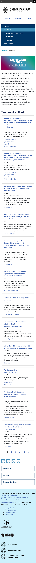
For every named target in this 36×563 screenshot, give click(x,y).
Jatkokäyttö (8, 44)
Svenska (18, 18)
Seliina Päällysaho (10, 146)
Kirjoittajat (7, 469)
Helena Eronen (9, 418)
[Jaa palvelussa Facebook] (3, 461)
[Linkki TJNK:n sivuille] (7, 535)
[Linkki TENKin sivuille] (6, 524)
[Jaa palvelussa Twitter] (13, 461)
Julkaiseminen (8, 40)
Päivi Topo (7, 446)
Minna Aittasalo (9, 234)
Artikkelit (7, 30)
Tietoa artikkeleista (10, 482)
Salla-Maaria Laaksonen (12, 315)
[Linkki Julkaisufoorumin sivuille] (11, 550)
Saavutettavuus (10, 512)
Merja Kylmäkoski (10, 339)
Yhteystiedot (9, 508)
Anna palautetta (10, 510)
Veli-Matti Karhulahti (11, 291)
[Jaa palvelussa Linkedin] (8, 461)
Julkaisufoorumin (7, 498)
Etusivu (6, 26)
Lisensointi (9, 514)
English (28, 18)
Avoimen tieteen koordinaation (12, 496)
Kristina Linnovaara (10, 385)
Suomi (7, 18)
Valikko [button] (4, 1)
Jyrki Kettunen (9, 142)
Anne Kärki (7, 144)
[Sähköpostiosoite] (18, 461)
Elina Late (7, 363)
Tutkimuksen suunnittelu (13, 33)
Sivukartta (7, 475)
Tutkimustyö (8, 37)
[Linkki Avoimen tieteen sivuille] (9, 545)
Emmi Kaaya (8, 207)
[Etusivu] (16, 9)
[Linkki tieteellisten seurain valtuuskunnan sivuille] (12, 556)
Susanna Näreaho (10, 140)
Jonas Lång (8, 383)
